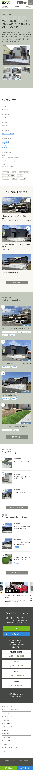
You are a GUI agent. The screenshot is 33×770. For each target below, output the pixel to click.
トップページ (8, 706)
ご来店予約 (27, 7)
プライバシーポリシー (10, 747)
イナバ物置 (5, 142)
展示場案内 (5, 7)
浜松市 (4, 118)
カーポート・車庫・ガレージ (9, 220)
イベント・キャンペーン (11, 710)
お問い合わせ (16, 634)
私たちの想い (8, 723)
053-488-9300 (17, 675)
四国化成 (5, 147)
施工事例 (16, 7)
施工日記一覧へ (16, 572)
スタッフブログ (8, 716)
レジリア (23, 178)
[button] (1, 588)
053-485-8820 (17, 656)
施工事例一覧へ (16, 437)
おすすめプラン (8, 727)
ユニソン (5, 144)
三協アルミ (5, 146)
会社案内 (6, 730)
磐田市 (12, 335)
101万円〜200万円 (8, 134)
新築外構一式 (5, 249)
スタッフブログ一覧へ (16, 507)
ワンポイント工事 (7, 430)
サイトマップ (8, 751)
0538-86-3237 (17, 685)
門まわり (29, 220)
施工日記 (6, 713)
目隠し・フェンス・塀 (8, 175)
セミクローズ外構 (24, 172)
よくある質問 (8, 737)
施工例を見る (16, 282)
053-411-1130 (17, 666)
